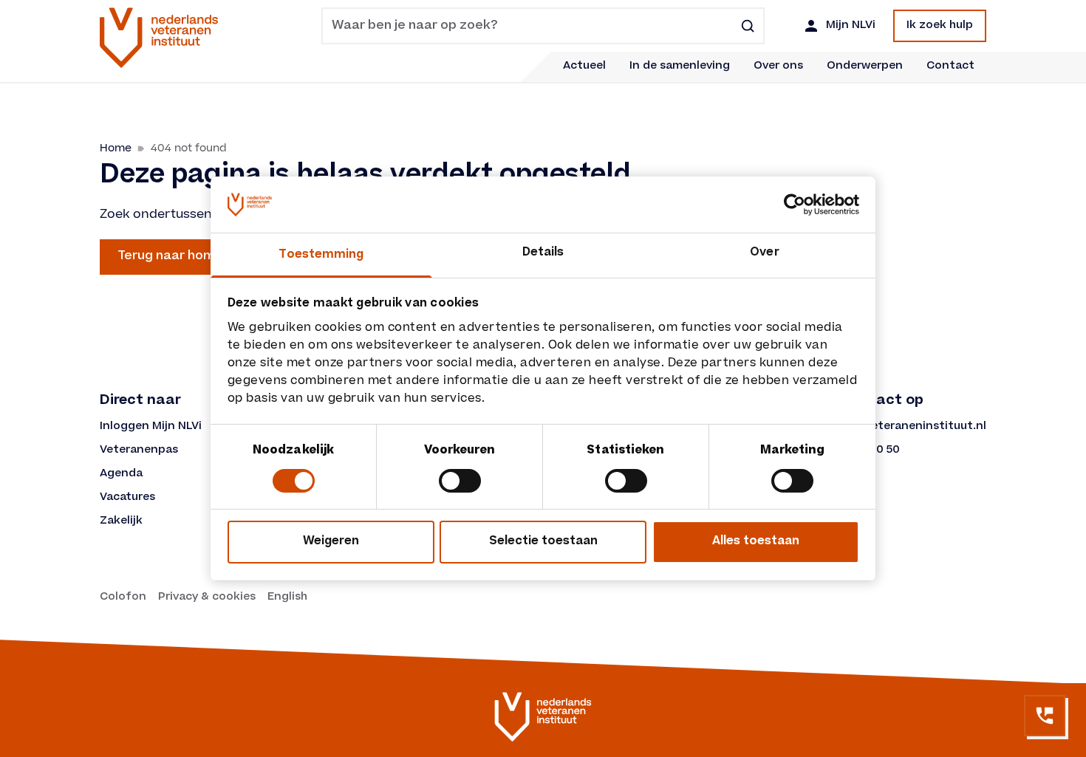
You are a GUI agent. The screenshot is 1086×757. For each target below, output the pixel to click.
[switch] (460, 481)
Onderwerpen (865, 66)
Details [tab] (543, 252)
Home (116, 148)
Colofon (123, 597)
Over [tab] (764, 252)
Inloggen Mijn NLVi (151, 427)
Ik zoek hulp (939, 26)
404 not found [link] (189, 148)
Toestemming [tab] (321, 255)
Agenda (121, 474)
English (287, 597)
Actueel (584, 66)
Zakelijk (121, 521)
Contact (950, 66)
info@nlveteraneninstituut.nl (903, 427)
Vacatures (127, 498)
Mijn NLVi (850, 26)
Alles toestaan (755, 541)
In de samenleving (679, 66)
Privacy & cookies (207, 597)
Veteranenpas (139, 450)
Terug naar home (170, 256)
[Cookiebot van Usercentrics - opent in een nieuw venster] (794, 204)
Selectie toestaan (543, 541)
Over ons (778, 66)
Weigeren (331, 541)
